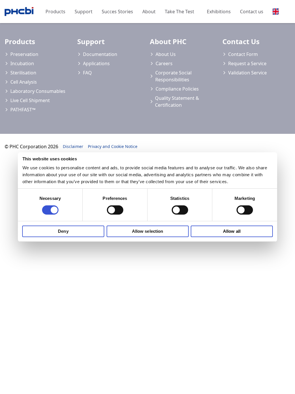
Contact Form (243, 54)
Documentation (100, 54)
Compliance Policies (177, 89)
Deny (63, 231)
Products (55, 11)
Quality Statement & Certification (177, 101)
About (149, 11)
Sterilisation (23, 73)
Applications (96, 63)
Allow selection (147, 231)
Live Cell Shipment (30, 100)
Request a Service (247, 63)
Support (83, 11)
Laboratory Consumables (37, 91)
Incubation (22, 63)
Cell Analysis (23, 82)
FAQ (87, 73)
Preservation (24, 54)
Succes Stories (117, 11)
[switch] (115, 210)
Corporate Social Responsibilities (173, 76)
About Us (166, 54)
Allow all (232, 231)
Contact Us (241, 41)
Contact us (251, 11)
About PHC (168, 41)
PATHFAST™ (22, 109)
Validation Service (247, 73)
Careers (164, 63)
